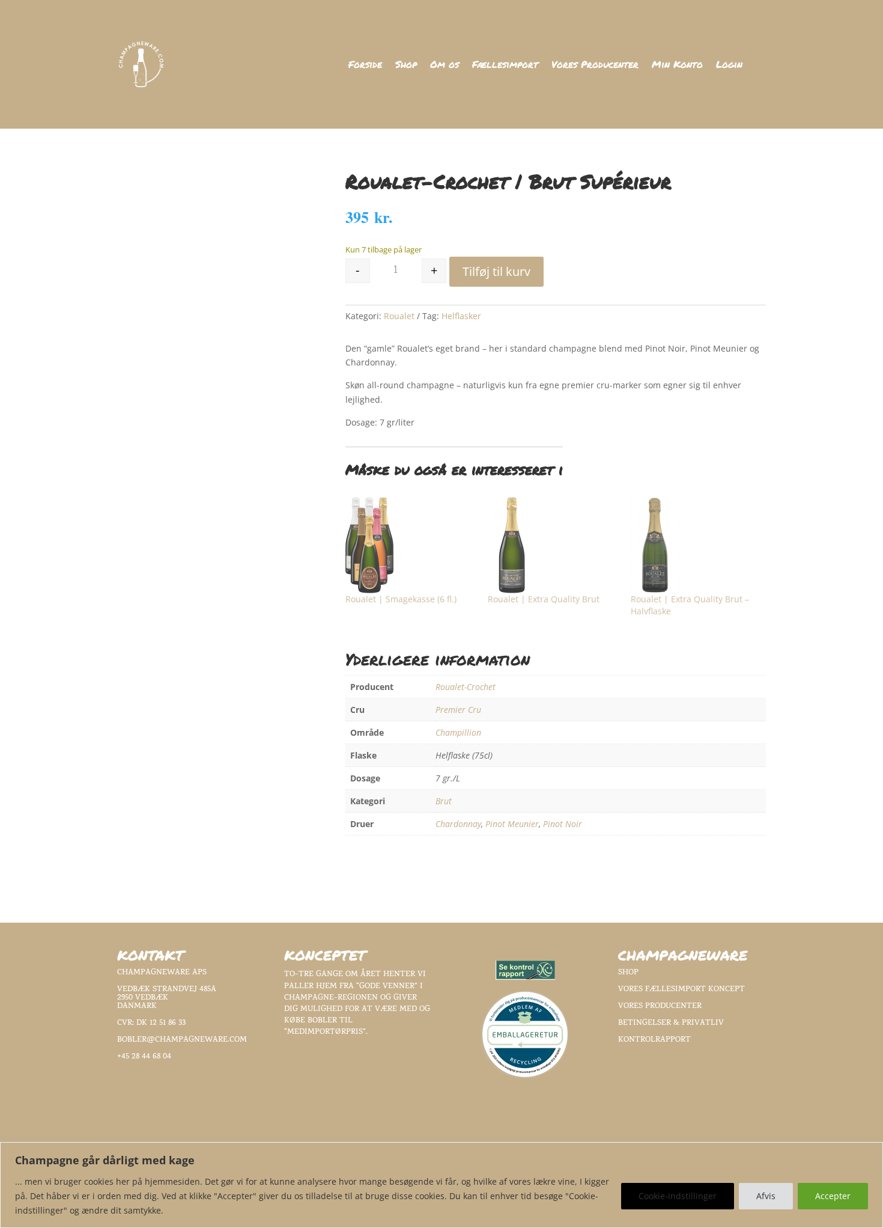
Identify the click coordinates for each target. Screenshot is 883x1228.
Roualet (399, 316)
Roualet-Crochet (465, 686)
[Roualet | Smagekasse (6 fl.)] (410, 545)
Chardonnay (458, 823)
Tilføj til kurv (496, 271)
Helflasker (461, 316)
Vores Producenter (595, 65)
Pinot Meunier (512, 823)
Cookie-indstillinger (678, 1196)
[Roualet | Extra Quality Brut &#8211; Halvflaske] (696, 545)
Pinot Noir (562, 823)
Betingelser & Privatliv (671, 1023)
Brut (443, 801)
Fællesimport (505, 65)
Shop (406, 65)
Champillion (458, 732)
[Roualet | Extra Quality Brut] (553, 545)
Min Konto (677, 65)
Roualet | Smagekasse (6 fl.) (401, 599)
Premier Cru (458, 709)
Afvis (765, 1196)
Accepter (833, 1196)
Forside (365, 65)
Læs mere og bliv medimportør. (352, 1052)
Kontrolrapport (654, 1040)
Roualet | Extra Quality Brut (543, 599)
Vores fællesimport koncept (681, 989)
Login (729, 65)
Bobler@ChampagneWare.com (182, 1040)
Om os (444, 65)
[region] (441, 1185)
